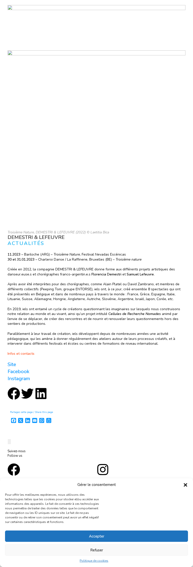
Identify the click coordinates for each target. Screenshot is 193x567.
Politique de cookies (94, 561)
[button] (185, 484)
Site (12, 364)
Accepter (96, 536)
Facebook (18, 371)
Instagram (19, 378)
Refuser (96, 550)
